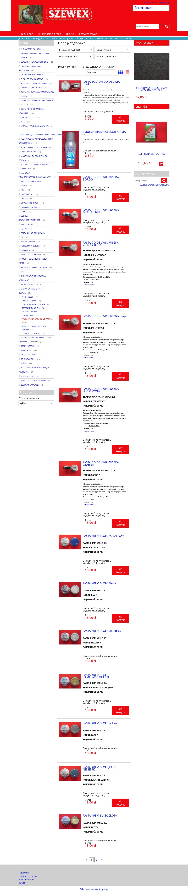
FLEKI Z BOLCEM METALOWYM (34, 83)
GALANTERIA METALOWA (31, 87)
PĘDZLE (24, 228)
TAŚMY (24, 363)
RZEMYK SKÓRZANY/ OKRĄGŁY (34, 267)
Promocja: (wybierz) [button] (106, 56)
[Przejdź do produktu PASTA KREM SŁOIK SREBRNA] (70, 637)
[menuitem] (27, 33)
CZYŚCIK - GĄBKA (29, 300)
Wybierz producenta (29, 398)
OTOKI (23, 211)
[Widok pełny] (127, 72)
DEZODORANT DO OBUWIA (33, 304)
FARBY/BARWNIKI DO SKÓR (32, 74)
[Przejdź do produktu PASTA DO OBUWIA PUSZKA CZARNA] (70, 468)
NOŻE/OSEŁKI (26, 194)
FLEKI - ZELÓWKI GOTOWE (32, 79)
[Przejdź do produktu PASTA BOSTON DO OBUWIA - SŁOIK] (70, 86)
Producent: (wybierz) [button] (69, 49)
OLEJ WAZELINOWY (29, 207)
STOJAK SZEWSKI (28, 346)
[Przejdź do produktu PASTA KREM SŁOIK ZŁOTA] (70, 821)
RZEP (23, 271)
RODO (22, 882)
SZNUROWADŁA (27, 359)
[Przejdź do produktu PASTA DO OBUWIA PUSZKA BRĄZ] (70, 322)
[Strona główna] (57, 14)
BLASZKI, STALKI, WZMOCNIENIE (34, 62)
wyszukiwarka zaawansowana (154, 185)
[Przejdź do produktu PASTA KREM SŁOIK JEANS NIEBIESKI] (70, 773)
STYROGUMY (26, 350)
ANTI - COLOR (28, 297)
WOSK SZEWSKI (27, 376)
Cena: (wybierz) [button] (104, 49)
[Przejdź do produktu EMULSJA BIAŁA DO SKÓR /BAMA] (70, 150)
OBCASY (24, 198)
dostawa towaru (26, 879)
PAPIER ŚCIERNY (28, 224)
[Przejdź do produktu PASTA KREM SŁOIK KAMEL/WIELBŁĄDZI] (70, 681)
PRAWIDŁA (25, 250)
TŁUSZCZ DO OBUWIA (31, 333)
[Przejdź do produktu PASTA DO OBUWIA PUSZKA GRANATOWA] (70, 216)
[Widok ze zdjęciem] (120, 72)
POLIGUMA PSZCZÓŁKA (30, 246)
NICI (22, 190)
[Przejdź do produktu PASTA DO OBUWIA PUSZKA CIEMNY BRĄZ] (70, 248)
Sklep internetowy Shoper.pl (94, 889)
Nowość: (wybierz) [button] (68, 56)
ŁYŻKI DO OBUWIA (28, 151)
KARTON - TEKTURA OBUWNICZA (35, 126)
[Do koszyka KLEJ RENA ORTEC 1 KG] (161, 164)
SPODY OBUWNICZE (29, 284)
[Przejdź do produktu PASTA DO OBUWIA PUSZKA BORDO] (70, 183)
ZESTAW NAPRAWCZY (30, 385)
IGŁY (23, 122)
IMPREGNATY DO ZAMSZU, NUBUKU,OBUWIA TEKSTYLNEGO (33, 311)
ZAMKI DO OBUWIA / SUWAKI (33, 380)
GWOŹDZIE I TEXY (28, 117)
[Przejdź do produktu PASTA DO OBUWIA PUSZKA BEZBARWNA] (70, 395)
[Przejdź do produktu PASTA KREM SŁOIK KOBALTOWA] (70, 542)
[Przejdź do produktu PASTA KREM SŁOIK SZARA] (70, 729)
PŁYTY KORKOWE (28, 241)
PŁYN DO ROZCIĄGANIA (31, 254)
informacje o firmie (28, 875)
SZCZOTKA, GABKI (28, 354)
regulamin (24, 872)
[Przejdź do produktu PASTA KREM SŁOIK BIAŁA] (70, 589)
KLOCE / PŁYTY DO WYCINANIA (34, 147)
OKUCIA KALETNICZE (29, 203)
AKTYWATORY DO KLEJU (31, 49)
